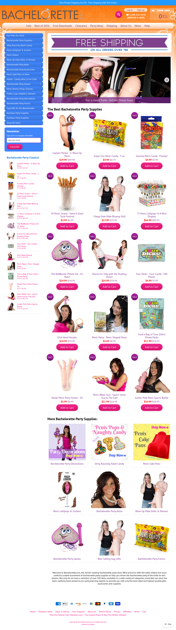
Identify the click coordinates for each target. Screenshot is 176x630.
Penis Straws (13, 55)
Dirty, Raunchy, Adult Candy (19, 45)
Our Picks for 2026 (15, 35)
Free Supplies (78, 611)
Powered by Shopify (88, 624)
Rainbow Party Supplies (18, 117)
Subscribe (14, 146)
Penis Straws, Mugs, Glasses (20, 88)
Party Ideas (96, 26)
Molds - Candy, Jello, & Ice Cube (22, 79)
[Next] (166, 79)
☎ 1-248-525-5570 (135, 14)
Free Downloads (62, 26)
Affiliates (127, 611)
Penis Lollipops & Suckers (19, 50)
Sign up (141, 10)
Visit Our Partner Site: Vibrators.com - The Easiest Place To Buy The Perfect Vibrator (88, 614)
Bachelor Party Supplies (18, 113)
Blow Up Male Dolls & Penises (21, 59)
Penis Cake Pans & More (18, 74)
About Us (125, 26)
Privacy (117, 611)
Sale (28, 26)
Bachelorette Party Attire (18, 64)
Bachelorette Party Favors (18, 103)
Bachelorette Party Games (25, 84)
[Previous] (52, 79)
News (138, 26)
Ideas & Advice (62, 611)
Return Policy (105, 611)
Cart (144, 611)
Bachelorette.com (87, 622)
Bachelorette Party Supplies (19, 40)
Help (147, 26)
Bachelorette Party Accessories (21, 69)
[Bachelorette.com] (42, 13)
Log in (130, 10)
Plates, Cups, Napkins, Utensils (21, 93)
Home (33, 611)
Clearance (81, 26)
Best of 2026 (42, 26)
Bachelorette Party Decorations (21, 98)
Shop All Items (13, 122)
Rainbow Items (45, 611)
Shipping (112, 26)
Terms (137, 611)
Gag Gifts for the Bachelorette (20, 108)
